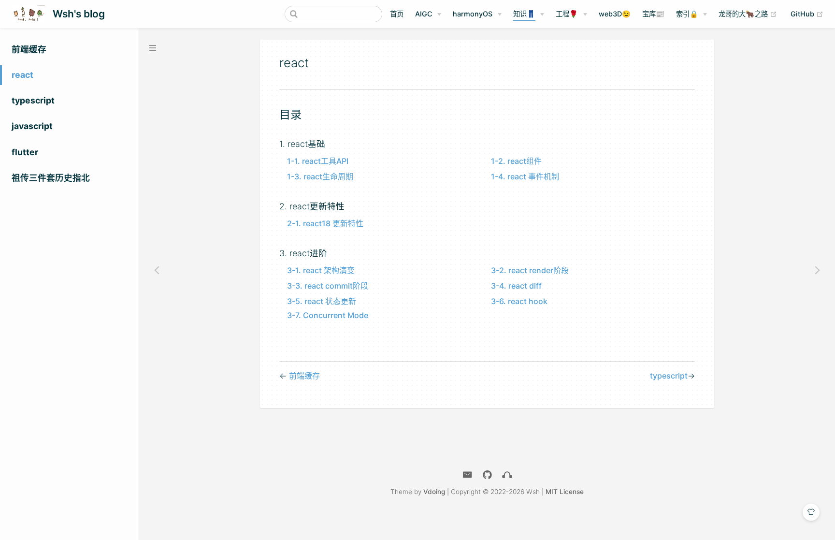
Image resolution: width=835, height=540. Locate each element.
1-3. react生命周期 (320, 176)
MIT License (565, 492)
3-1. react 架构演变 (321, 270)
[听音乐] (507, 475)
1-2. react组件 (516, 161)
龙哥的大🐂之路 (748, 13)
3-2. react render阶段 (530, 270)
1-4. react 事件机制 (525, 176)
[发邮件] (467, 475)
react (22, 75)
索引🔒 (687, 14)
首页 (396, 14)
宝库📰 (653, 14)
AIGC (423, 14)
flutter (25, 152)
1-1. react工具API (317, 161)
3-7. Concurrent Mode (327, 315)
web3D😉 (615, 14)
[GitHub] (487, 475)
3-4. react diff (516, 286)
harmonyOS (472, 14)
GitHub (807, 13)
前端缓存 (29, 49)
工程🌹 (567, 14)
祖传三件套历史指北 (51, 178)
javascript (32, 126)
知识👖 (524, 14)
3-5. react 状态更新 (321, 301)
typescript (33, 100)
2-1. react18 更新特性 (325, 223)
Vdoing (434, 492)
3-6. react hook (519, 301)
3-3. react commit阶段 (327, 286)
